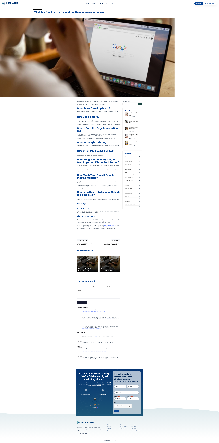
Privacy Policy (122, 428)
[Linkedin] (89, 236)
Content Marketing (128, 161)
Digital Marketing (37, 9)
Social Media (127, 201)
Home (82, 3)
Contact (111, 3)
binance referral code (82, 323)
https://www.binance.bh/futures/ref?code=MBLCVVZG (93, 360)
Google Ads (127, 172)
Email (130, 396)
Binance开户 (79, 340)
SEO (125, 199)
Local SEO (133, 424)
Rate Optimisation (128, 193)
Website (126, 207)
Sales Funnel (127, 196)
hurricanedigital (40, 14)
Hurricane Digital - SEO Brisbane (94, 402)
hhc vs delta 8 (95, 336)
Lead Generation (128, 183)
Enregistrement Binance (82, 307)
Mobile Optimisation (129, 188)
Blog (107, 3)
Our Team (101, 3)
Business (126, 159)
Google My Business (129, 177)
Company (116, 390)
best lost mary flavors (108, 318)
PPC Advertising (128, 191)
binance (78, 346)
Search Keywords (126, 101)
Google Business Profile (129, 175)
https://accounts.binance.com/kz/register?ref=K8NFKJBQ (93, 311)
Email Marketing (128, 169)
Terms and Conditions (123, 426)
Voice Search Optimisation (130, 204)
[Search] (140, 104)
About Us (88, 3)
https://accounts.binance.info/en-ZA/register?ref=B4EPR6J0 (94, 328)
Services (94, 3)
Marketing (127, 185)
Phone (117, 396)
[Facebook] (82, 236)
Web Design (133, 426)
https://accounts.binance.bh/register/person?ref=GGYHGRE (94, 351)
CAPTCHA (116, 402)
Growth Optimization (129, 180)
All (125, 156)
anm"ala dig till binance (82, 355)
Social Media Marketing (135, 430)
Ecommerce (127, 167)
